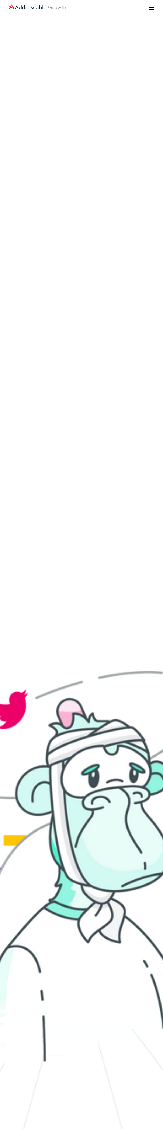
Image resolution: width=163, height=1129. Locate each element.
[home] (37, 7)
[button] (150, 8)
